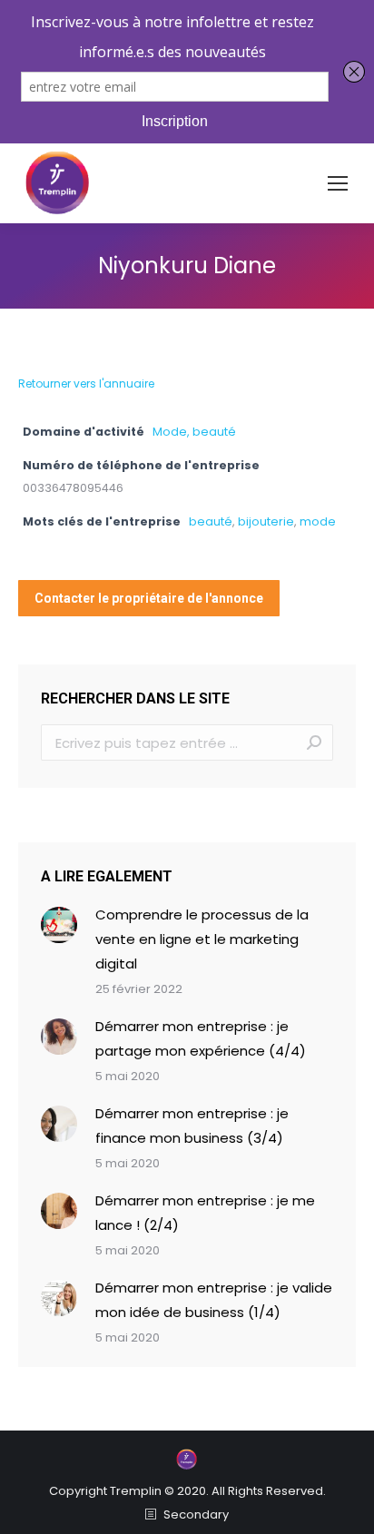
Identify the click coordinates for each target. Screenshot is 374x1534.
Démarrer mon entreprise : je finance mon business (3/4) (192, 1125)
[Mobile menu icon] (338, 183)
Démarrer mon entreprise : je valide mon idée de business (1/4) (213, 1300)
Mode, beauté (194, 431)
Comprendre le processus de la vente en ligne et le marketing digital (202, 939)
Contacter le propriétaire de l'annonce (148, 598)
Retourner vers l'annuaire (86, 383)
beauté (210, 521)
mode (318, 521)
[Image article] (59, 925)
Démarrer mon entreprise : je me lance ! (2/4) (205, 1212)
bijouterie (266, 521)
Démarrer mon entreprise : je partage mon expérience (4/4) (200, 1038)
